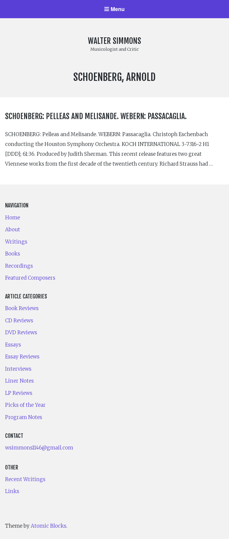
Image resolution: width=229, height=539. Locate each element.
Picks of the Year (25, 405)
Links (12, 491)
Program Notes (23, 417)
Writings (16, 241)
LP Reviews (18, 393)
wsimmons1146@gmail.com (39, 447)
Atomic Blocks (48, 526)
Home (12, 217)
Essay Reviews (22, 356)
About (12, 229)
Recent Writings (25, 479)
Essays (13, 344)
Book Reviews (21, 308)
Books (12, 253)
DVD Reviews (21, 332)
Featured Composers (30, 278)
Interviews (18, 369)
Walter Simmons (114, 41)
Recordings (19, 266)
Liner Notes (19, 381)
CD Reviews (19, 320)
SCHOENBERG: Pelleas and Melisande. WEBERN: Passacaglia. (96, 116)
